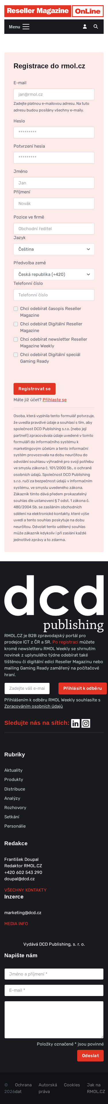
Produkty (13, 779)
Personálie (15, 826)
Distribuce (14, 789)
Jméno (21, 171)
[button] (95, 26)
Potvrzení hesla (29, 146)
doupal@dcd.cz (19, 878)
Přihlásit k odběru (82, 688)
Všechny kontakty (25, 890)
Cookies (72, 1085)
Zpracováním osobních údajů (33, 706)
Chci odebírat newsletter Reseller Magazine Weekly (53, 343)
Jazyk (20, 237)
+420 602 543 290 (23, 872)
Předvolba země (30, 262)
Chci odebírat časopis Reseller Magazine (50, 312)
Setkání (11, 816)
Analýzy (12, 798)
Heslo (19, 121)
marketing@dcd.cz (22, 912)
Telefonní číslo (28, 283)
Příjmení (22, 192)
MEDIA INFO (16, 923)
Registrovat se (34, 388)
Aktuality (13, 770)
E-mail (20, 82)
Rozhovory (15, 807)
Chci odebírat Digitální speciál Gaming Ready (50, 358)
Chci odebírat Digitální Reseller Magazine (51, 327)
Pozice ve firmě (29, 217)
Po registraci (65, 642)
